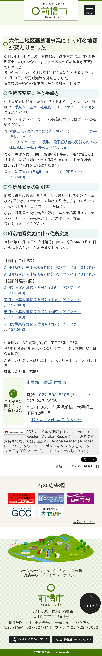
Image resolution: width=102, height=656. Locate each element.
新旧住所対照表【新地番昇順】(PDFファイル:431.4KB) (49, 274)
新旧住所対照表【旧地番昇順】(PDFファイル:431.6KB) (49, 267)
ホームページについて (36, 570)
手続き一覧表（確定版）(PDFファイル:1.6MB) (53, 107)
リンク (63, 570)
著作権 (77, 570)
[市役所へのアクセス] (72, 639)
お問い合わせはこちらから (56, 419)
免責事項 (31, 575)
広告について (84, 522)
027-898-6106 (54, 394)
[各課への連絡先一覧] (29, 639)
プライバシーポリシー (59, 575)
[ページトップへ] (90, 595)
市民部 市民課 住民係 (46, 382)
